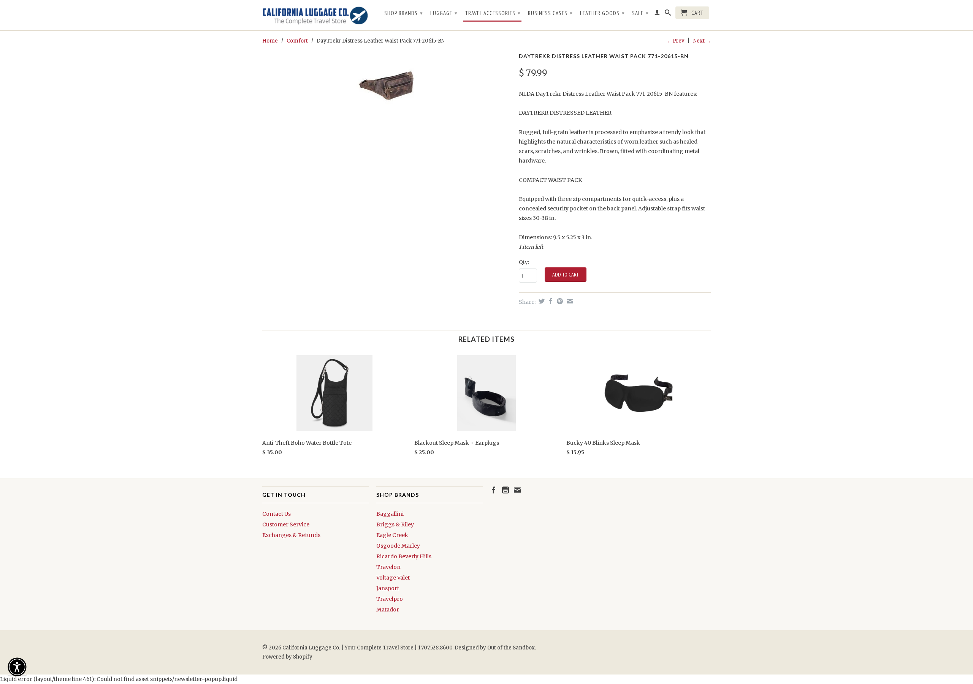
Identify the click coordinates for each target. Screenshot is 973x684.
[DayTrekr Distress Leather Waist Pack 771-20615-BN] (386, 84)
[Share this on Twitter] (541, 301)
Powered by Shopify (287, 657)
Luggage (444, 13)
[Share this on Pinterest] (559, 301)
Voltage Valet (393, 577)
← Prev (675, 41)
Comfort (297, 41)
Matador (387, 609)
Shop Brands (403, 13)
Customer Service (285, 524)
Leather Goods (602, 13)
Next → (702, 41)
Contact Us (276, 513)
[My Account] (657, 14)
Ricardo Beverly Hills (403, 556)
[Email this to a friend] (569, 301)
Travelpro (389, 599)
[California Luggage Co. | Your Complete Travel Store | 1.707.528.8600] (315, 15)
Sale (640, 13)
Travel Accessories (493, 13)
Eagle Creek (392, 535)
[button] (17, 666)
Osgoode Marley (398, 545)
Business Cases (550, 13)
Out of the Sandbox (511, 648)
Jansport (387, 588)
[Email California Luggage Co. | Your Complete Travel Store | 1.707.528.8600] (517, 490)
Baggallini (390, 513)
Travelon (388, 567)
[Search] (668, 14)
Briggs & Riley (395, 524)
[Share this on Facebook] (550, 301)
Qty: (524, 262)
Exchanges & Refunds (291, 535)
